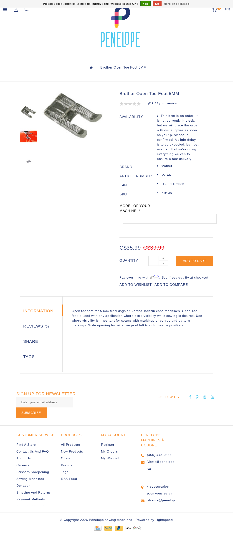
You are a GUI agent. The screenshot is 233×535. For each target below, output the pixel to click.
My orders (109, 451)
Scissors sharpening (32, 472)
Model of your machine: (134, 208)
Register (107, 444)
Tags (29, 356)
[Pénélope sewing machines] (120, 26)
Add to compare (171, 285)
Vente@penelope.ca (161, 465)
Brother (166, 166)
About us (23, 458)
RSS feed (69, 479)
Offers (66, 458)
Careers (22, 465)
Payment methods (30, 499)
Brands (66, 465)
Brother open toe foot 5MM (123, 67)
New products (72, 451)
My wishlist (110, 458)
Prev (28, 94)
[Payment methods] (97, 528)
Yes (145, 3)
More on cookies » (177, 3)
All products (70, 444)
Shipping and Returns (33, 492)
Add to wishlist (135, 285)
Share (30, 341)
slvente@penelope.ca (161, 503)
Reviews (36, 326)
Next (28, 178)
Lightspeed (164, 520)
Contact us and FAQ (32, 451)
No (157, 3)
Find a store (26, 444)
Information (38, 311)
